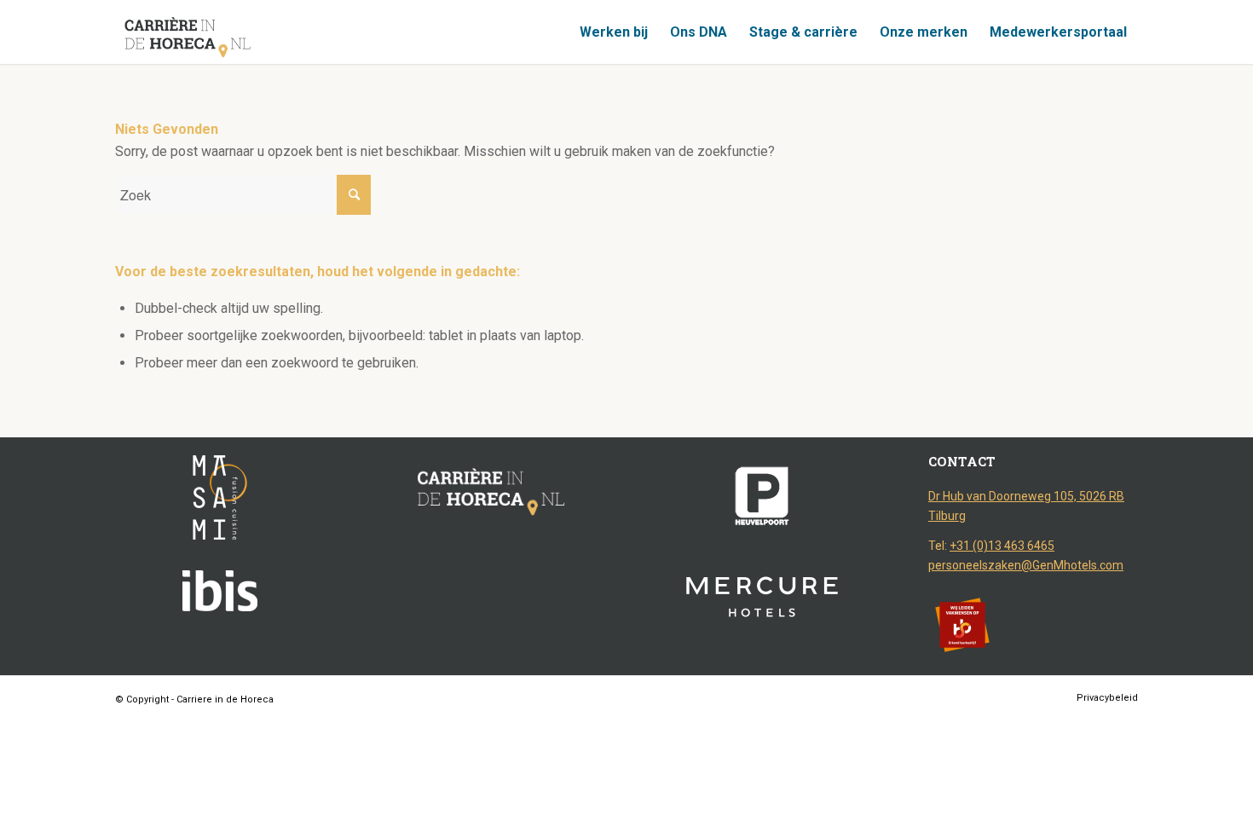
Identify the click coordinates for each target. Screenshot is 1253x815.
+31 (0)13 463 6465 (1002, 545)
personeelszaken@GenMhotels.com (1025, 565)
